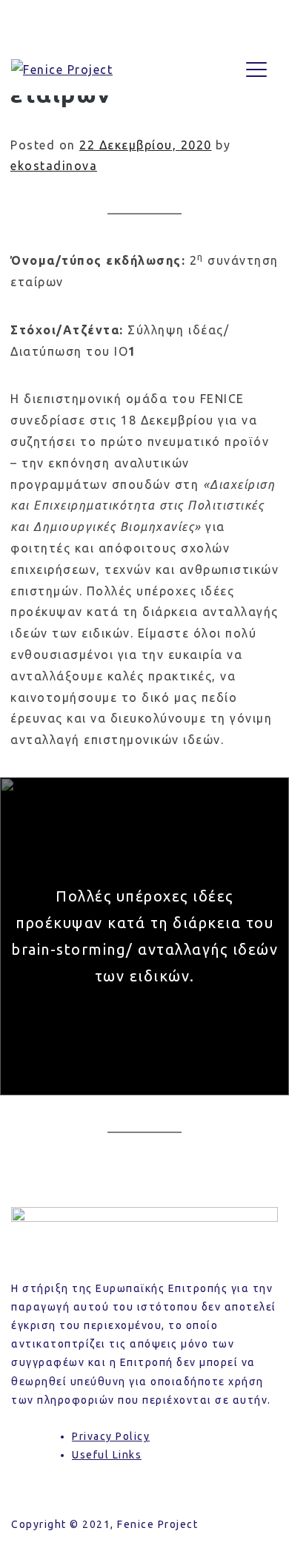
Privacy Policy (111, 1436)
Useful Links (107, 1455)
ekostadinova (53, 165)
